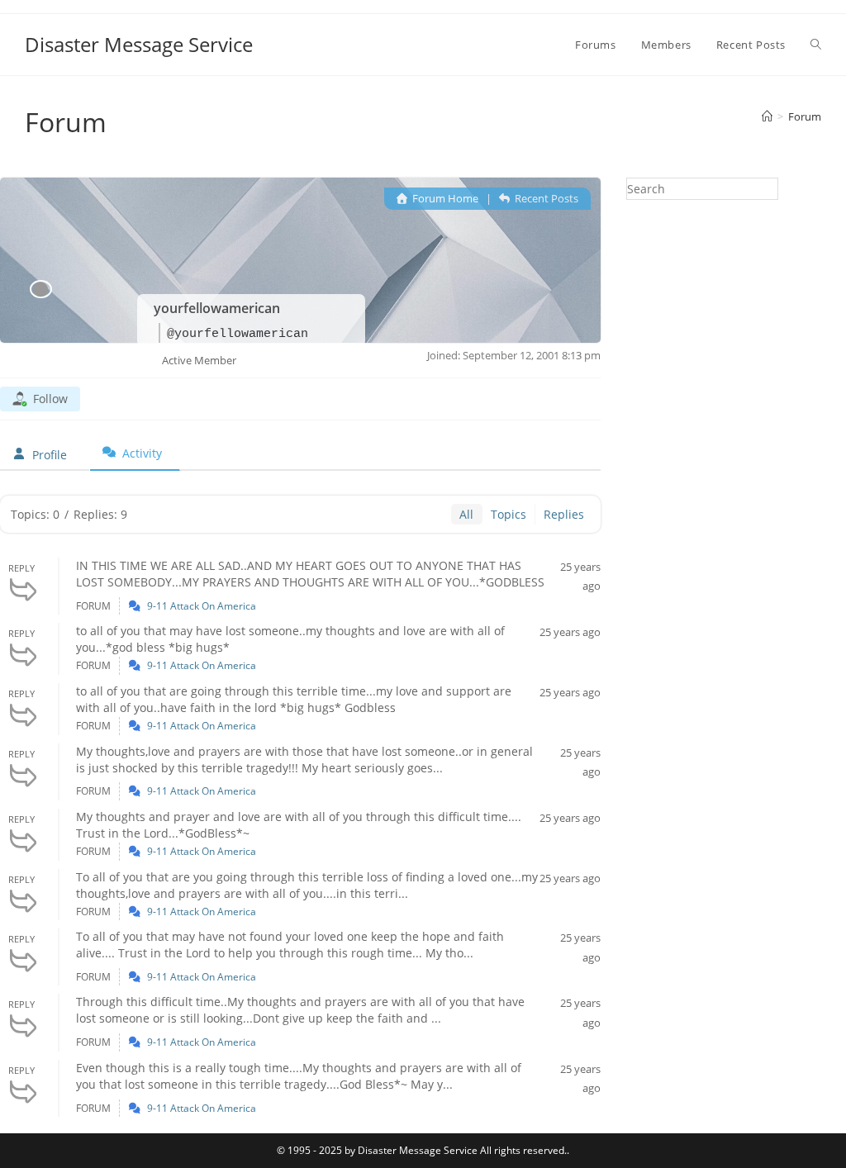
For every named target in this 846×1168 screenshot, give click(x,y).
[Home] (767, 116)
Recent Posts (545, 198)
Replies (564, 514)
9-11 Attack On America (201, 606)
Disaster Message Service (139, 44)
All (466, 514)
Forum (804, 116)
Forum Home (444, 198)
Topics (508, 514)
